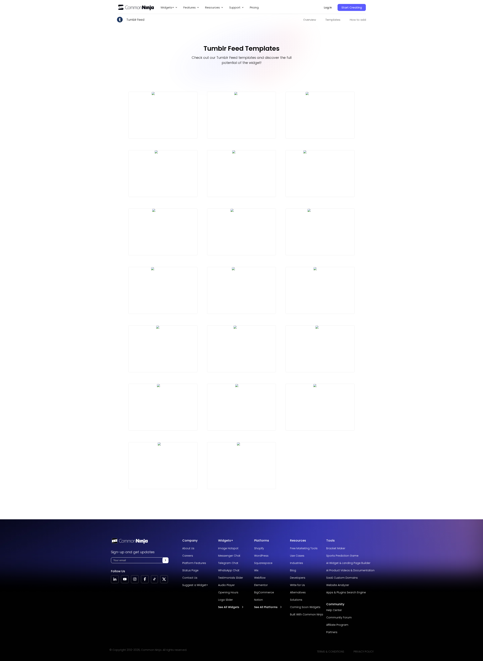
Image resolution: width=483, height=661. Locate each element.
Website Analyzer (337, 585)
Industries (296, 563)
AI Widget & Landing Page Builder (348, 563)
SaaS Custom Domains (342, 578)
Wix (256, 570)
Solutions (296, 600)
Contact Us (189, 578)
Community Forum (339, 617)
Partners (331, 632)
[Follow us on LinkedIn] (115, 579)
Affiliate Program (337, 625)
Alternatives (298, 592)
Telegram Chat (228, 563)
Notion (258, 600)
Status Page (190, 570)
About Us (188, 548)
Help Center (334, 610)
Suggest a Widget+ (195, 585)
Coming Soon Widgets (305, 607)
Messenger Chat (229, 556)
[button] (165, 560)
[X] (164, 579)
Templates (332, 20)
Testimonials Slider (230, 578)
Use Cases (297, 556)
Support (234, 7)
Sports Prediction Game (342, 556)
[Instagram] (135, 579)
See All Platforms (266, 607)
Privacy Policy (364, 651)
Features (189, 7)
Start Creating (351, 7)
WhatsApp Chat (228, 570)
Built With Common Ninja (306, 614)
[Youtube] (125, 579)
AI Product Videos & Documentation (350, 570)
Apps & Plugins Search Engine (346, 592)
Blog (293, 570)
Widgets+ (167, 7)
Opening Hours (228, 592)
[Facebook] (145, 579)
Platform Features (194, 563)
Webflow (259, 578)
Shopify (259, 548)
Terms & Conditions (330, 651)
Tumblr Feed (135, 20)
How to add (358, 20)
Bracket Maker (335, 548)
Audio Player (226, 585)
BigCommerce (264, 592)
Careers (187, 556)
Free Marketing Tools (304, 548)
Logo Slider (225, 600)
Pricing (254, 7)
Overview (309, 20)
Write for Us (297, 585)
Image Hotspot (228, 548)
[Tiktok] (154, 579)
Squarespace (263, 563)
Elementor (261, 585)
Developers (297, 578)
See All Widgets (228, 607)
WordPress (261, 556)
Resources (298, 540)
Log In (328, 7)
